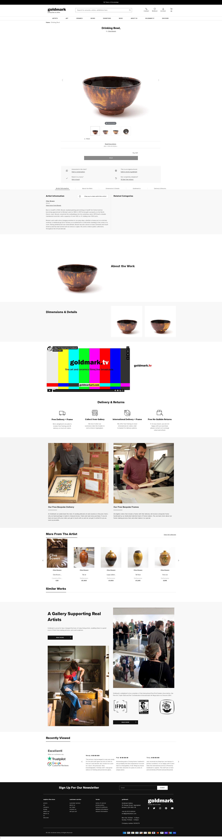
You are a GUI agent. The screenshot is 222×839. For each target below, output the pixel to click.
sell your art (73, 811)
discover (46, 817)
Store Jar (165, 574)
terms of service (101, 803)
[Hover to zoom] (110, 81)
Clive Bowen (112, 31)
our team (72, 807)
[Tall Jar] (84, 557)
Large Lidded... (111, 574)
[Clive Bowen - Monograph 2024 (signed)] (57, 553)
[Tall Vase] (138, 557)
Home (48, 22)
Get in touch (76, 179)
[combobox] (104, 10)
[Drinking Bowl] (95, 130)
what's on (46, 811)
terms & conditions (102, 807)
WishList (154, 11)
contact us (73, 809)
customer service (75, 803)
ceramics (46, 807)
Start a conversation (78, 172)
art (44, 805)
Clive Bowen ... (57, 574)
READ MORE (60, 637)
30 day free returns (127, 179)
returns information (102, 811)
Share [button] (88, 139)
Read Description (110, 144)
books (45, 809)
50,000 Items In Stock (111, 2)
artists (45, 803)
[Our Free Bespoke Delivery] (78, 473)
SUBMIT (162, 787)
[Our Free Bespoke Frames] (144, 473)
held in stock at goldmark (129, 172)
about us (46, 813)
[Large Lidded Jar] (111, 557)
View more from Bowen (53, 205)
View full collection (170, 534)
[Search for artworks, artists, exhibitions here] (130, 10)
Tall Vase (138, 574)
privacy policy (100, 805)
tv (44, 815)
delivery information (102, 809)
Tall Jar (84, 574)
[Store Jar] (165, 557)
